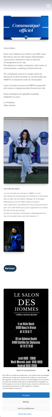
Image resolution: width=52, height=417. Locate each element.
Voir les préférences (26, 408)
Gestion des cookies (25, 414)
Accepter (26, 395)
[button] (48, 370)
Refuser (26, 402)
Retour (10, 268)
